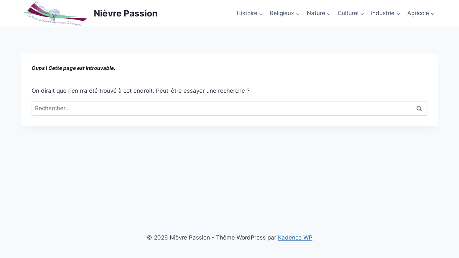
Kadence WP (295, 237)
